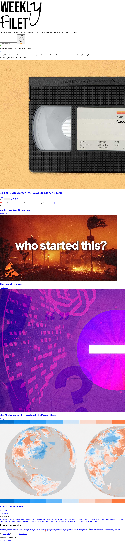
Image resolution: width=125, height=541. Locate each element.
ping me (54, 203)
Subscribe (3, 540)
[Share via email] (17, 199)
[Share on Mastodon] (14, 199)
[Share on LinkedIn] (16, 199)
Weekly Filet (6, 534)
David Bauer (23, 534)
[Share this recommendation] (5, 199)
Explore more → (5, 513)
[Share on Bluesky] (12, 199)
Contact (9, 540)
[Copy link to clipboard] (8, 199)
